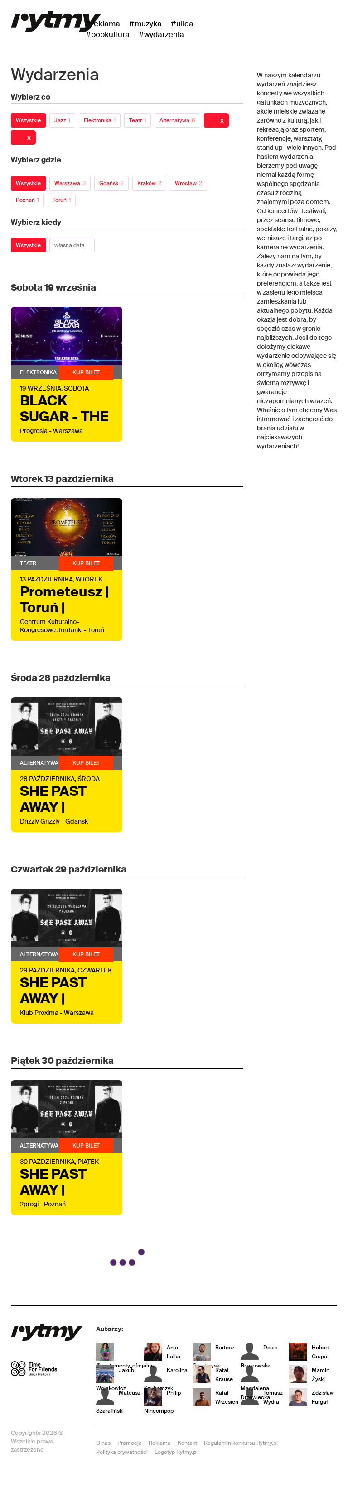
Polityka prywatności (122, 1452)
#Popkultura (108, 34)
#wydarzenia (161, 34)
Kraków (149, 183)
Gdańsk (111, 183)
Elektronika (100, 120)
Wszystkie (28, 120)
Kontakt (187, 1443)
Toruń (62, 200)
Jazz (62, 120)
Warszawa (70, 183)
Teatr (137, 120)
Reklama (160, 1443)
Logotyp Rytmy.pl (176, 1452)
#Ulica (182, 24)
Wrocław (188, 183)
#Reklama (103, 24)
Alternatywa (177, 120)
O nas (103, 1443)
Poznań (27, 200)
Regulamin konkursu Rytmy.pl (241, 1443)
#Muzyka (145, 24)
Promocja (129, 1443)
